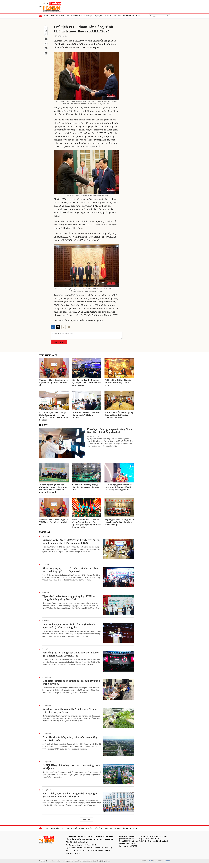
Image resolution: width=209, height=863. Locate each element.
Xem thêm (86, 819)
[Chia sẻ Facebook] (46, 39)
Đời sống (99, 16)
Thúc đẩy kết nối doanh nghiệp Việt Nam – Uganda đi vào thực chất (53, 382)
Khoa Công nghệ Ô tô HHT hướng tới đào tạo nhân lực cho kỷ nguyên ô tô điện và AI (70, 570)
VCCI (46, 16)
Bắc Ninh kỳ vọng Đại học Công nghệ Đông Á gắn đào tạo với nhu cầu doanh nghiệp (70, 795)
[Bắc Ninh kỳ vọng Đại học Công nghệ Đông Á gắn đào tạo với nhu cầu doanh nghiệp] (118, 802)
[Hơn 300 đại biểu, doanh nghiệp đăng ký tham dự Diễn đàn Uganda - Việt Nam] (119, 400)
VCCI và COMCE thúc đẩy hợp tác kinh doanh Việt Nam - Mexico (117, 382)
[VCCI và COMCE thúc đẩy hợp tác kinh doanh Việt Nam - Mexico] (119, 368)
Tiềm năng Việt (57, 16)
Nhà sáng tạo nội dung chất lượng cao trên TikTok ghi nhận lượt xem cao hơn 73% (70, 654)
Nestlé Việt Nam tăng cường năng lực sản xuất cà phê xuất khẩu (85, 487)
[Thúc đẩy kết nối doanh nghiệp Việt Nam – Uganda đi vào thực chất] (54, 368)
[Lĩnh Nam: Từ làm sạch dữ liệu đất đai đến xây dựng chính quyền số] (118, 689)
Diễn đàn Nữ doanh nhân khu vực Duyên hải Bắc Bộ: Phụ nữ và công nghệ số (86, 382)
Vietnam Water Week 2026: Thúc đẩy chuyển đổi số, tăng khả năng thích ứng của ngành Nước (71, 541)
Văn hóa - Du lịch (113, 16)
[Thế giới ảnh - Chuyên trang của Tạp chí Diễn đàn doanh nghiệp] (52, 6)
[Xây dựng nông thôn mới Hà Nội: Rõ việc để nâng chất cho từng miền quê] (118, 718)
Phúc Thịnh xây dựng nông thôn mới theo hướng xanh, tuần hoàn (70, 739)
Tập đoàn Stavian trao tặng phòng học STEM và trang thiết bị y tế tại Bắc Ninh (68, 598)
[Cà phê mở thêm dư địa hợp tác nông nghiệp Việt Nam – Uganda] (86, 400)
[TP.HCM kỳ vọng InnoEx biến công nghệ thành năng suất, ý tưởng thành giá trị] (118, 633)
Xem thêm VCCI (48, 355)
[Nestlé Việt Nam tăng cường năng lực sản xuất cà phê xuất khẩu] (86, 472)
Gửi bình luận (58, 342)
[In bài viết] (46, 53)
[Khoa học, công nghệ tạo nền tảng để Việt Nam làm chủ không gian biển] (62, 443)
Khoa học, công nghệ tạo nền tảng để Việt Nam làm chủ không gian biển (110, 431)
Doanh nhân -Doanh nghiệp (79, 16)
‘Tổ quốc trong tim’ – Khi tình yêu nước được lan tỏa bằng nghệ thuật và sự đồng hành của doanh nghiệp (86, 523)
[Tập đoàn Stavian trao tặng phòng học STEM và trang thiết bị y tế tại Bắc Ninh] (118, 605)
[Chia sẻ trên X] (46, 44)
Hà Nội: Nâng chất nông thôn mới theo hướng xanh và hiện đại (71, 767)
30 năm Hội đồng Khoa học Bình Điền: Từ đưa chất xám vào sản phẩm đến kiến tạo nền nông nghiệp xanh (53, 488)
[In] (69, 327)
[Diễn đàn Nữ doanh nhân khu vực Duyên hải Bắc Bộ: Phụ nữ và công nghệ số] (86, 368)
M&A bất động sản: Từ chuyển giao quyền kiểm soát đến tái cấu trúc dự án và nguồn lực (118, 487)
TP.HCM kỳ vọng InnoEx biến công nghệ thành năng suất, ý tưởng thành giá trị (68, 626)
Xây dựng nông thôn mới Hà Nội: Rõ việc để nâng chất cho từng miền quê (70, 710)
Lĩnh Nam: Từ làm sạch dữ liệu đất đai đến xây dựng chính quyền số (71, 682)
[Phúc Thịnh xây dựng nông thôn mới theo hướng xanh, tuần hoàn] (118, 746)
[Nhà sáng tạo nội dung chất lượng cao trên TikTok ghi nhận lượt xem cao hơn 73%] (118, 661)
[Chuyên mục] (40, 6)
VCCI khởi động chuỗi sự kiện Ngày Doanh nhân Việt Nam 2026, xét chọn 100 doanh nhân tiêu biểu (53, 416)
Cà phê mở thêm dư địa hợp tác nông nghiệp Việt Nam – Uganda (86, 414)
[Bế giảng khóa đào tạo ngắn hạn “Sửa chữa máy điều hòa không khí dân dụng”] (119, 507)
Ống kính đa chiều (131, 16)
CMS (152, 861)
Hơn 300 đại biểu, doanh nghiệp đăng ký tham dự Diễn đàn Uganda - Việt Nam (118, 414)
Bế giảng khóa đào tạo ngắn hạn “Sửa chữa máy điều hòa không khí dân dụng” (119, 522)
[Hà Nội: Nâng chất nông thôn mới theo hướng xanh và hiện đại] (118, 774)
